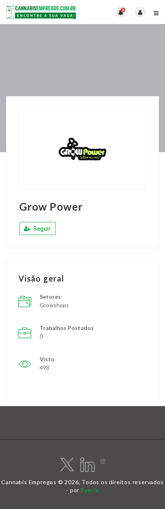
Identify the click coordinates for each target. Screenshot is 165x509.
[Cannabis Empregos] (44, 12)
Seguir (41, 228)
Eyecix (90, 490)
